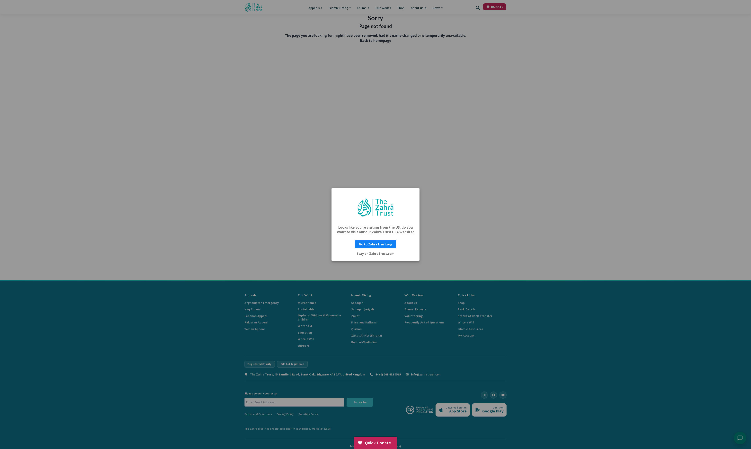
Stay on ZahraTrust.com (375, 253)
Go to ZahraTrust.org (375, 244)
